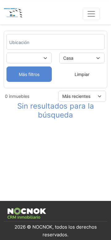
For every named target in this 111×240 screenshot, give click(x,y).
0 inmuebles (17, 96)
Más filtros (29, 74)
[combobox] (27, 42)
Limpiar (82, 74)
